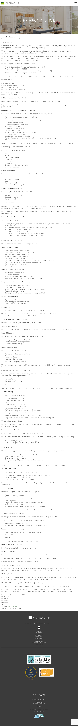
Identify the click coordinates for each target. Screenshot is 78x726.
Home (39, 631)
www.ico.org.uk (13, 606)
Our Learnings (39, 634)
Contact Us (39, 641)
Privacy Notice (39, 644)
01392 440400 (40, 711)
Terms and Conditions (39, 642)
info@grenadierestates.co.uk (40, 709)
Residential (39, 638)
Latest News (39, 639)
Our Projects (39, 635)
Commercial (39, 637)
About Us (39, 632)
